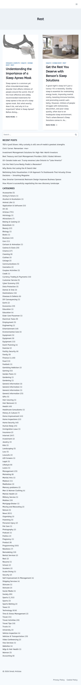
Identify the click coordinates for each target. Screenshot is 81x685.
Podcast (6, 533)
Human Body (57, 63)
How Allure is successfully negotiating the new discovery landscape (31, 183)
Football (6, 364)
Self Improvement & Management (17, 578)
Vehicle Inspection (10, 633)
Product (6, 542)
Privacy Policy (59, 680)
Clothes (6, 257)
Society (6, 594)
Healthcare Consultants (12, 410)
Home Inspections (10, 419)
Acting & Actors (9, 196)
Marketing (7, 474)
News (5, 513)
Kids (4, 445)
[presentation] (20, 47)
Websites (6, 646)
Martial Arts (8, 478)
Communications (9, 264)
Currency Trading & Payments (15, 277)
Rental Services (9, 555)
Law (4, 452)
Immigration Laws (10, 429)
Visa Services (8, 643)
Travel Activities (9, 620)
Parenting (7, 520)
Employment (8, 322)
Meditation (7, 484)
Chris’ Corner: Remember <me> (15, 148)
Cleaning (6, 254)
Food (5, 361)
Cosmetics (7, 267)
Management (8, 471)
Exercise (6, 348)
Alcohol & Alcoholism (12, 199)
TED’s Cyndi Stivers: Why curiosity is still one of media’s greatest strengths (34, 144)
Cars (4, 241)
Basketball (7, 225)
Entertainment (9, 329)
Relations (6, 549)
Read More (11, 117)
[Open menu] (76, 4)
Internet (6, 435)
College (6, 261)
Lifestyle (6, 465)
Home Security (9, 423)
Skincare (6, 584)
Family (5, 354)
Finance (6, 358)
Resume (6, 562)
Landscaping (8, 448)
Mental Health (9, 494)
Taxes (5, 607)
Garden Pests (8, 374)
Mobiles (6, 500)
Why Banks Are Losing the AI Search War (19, 168)
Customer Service (10, 280)
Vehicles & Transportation (13, 636)
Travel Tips (7, 623)
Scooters (6, 568)
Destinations (8, 293)
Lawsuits (6, 455)
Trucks (5, 627)
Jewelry (6, 442)
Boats (5, 235)
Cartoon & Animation (11, 244)
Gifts (4, 397)
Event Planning (9, 345)
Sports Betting (9, 604)
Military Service (9, 497)
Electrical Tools (9, 319)
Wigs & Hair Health (11, 649)
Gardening (7, 377)
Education (7, 309)
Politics (6, 536)
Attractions (7, 219)
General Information (11, 384)
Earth (5, 303)
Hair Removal (8, 403)
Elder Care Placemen (11, 316)
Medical (6, 481)
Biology (6, 231)
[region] (27, 668)
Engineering (7, 325)
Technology (7, 610)
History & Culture (10, 413)
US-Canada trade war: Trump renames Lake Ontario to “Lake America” (32, 160)
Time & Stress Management (14, 614)
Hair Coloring (8, 400)
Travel (5, 617)
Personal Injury (9, 523)
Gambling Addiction (11, 367)
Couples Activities (10, 270)
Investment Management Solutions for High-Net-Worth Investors (30, 152)
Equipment (7, 335)
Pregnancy (7, 539)
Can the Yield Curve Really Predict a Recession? (22, 164)
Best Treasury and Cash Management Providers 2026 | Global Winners (32, 156)
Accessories (7, 193)
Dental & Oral (8, 290)
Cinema (6, 251)
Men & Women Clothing (12, 490)
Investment (7, 439)
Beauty (5, 228)
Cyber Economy (9, 283)
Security (6, 575)
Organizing (7, 516)
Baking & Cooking (10, 222)
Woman (6, 652)
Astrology (7, 215)
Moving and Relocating (12, 507)
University (7, 630)
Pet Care (6, 526)
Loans (5, 468)
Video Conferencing (10, 640)
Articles (6, 212)
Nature (5, 510)
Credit (5, 274)
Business (6, 238)
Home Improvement (11, 416)
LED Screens (8, 458)
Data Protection (9, 286)
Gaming (6, 371)
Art (4, 209)
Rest (12, 65)
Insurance (7, 432)
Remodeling (7, 552)
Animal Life (7, 202)
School (5, 565)
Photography (8, 529)
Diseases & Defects (13, 63)
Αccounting (7, 656)
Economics (7, 306)
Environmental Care (11, 332)
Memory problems (10, 487)
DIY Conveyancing (10, 299)
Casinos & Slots (9, 248)
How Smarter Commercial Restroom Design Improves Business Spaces (32, 179)
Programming (8, 546)
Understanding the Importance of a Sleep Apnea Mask (19, 73)
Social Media (8, 591)
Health (23, 63)
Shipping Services (10, 581)
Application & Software (12, 206)
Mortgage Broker (10, 504)
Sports (5, 597)
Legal (5, 461)
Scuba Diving (8, 571)
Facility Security (9, 351)
